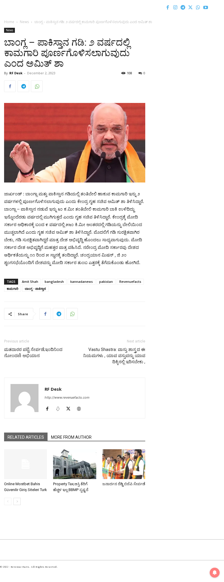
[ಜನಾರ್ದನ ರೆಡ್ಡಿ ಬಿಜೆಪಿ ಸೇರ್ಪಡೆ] (123, 464)
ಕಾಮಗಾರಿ (12, 288)
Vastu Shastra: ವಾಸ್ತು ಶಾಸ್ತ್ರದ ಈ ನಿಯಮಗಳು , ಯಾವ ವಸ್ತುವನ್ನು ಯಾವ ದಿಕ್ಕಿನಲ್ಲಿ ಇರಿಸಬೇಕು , (114, 355)
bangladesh (54, 281)
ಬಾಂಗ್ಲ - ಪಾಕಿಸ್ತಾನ (35, 288)
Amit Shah (30, 281)
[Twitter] (190, 7)
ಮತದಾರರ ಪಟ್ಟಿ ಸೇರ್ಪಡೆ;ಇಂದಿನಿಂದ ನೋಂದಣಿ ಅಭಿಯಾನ (33, 352)
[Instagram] (175, 7)
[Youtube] (205, 7)
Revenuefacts (130, 281)
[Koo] (60, 409)
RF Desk (15, 73)
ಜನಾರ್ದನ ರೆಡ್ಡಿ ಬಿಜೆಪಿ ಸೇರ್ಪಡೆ (123, 484)
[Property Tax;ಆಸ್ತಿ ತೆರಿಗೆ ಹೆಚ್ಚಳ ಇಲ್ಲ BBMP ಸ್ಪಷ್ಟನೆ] (74, 464)
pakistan (106, 281)
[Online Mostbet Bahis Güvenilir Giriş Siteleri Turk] (25, 464)
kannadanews (81, 281)
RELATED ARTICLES (26, 437)
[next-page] (17, 501)
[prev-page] (7, 501)
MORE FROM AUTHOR (71, 437)
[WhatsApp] (198, 7)
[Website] (81, 409)
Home (9, 21)
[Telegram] (183, 7)
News (24, 21)
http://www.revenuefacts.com (67, 397)
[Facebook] (167, 7)
